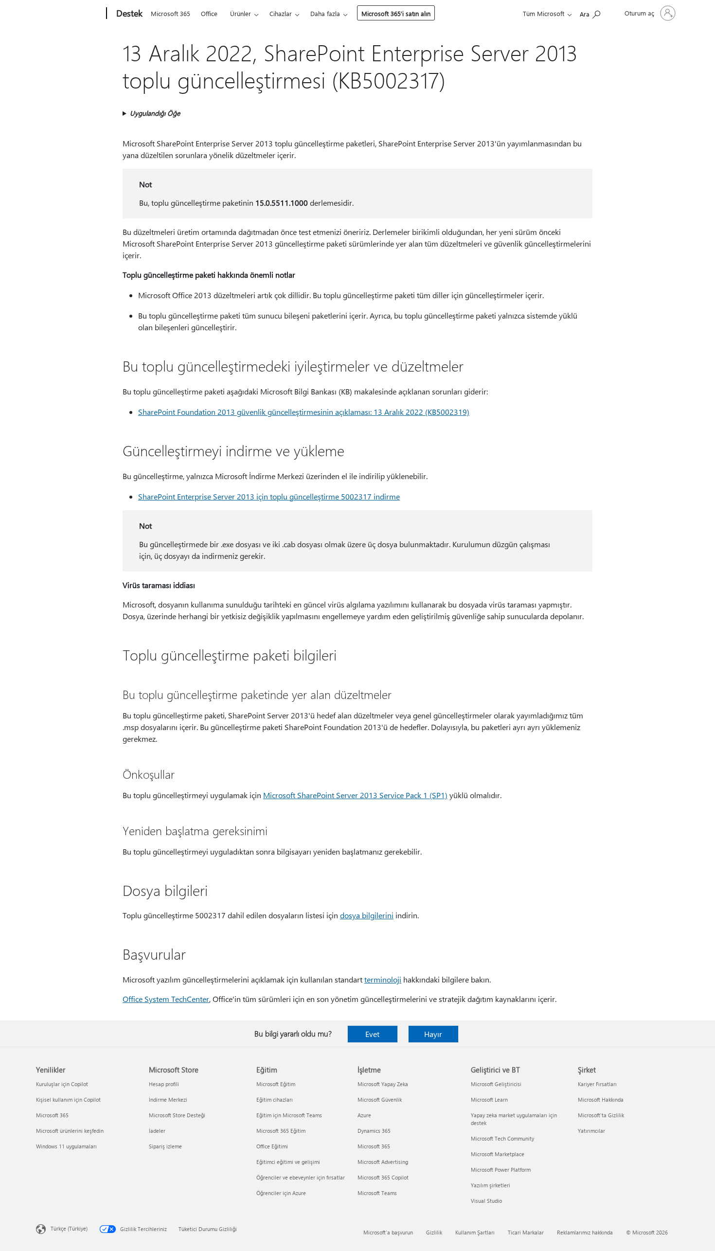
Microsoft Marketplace (497, 1154)
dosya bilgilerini (366, 915)
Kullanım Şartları (475, 1232)
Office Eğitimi (272, 1146)
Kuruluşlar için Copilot (62, 1084)
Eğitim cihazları (274, 1099)
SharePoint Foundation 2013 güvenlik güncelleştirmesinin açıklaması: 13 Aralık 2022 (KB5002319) (303, 412)
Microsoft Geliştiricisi (496, 1084)
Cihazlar (280, 13)
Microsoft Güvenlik (380, 1099)
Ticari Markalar (526, 1232)
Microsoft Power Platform (501, 1169)
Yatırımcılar (591, 1130)
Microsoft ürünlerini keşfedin (70, 1130)
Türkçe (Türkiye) (69, 1228)
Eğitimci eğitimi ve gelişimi (288, 1161)
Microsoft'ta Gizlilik (601, 1115)
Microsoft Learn (489, 1099)
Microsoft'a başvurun (388, 1232)
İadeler (157, 1130)
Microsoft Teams (377, 1193)
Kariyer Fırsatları (597, 1084)
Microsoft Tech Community (502, 1138)
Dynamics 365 (374, 1130)
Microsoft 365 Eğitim (280, 1130)
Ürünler (240, 13)
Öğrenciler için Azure (281, 1193)
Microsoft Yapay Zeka (383, 1084)
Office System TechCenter (166, 999)
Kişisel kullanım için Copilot (68, 1099)
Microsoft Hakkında (601, 1099)
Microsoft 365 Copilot (383, 1177)
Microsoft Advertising (383, 1161)
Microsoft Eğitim (275, 1084)
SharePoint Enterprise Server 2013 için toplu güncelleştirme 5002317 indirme (269, 496)
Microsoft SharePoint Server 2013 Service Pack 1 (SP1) (355, 795)
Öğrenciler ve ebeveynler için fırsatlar (300, 1177)
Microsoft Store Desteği (177, 1115)
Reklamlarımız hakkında (585, 1232)
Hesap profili (164, 1084)
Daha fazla (325, 13)
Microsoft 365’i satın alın (395, 13)
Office (209, 13)
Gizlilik (434, 1232)
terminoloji (382, 979)
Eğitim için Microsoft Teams (289, 1115)
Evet (372, 1034)
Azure (364, 1115)
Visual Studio (486, 1200)
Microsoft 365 (170, 13)
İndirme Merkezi (168, 1099)
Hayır (433, 1034)
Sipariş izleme (165, 1146)
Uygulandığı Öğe (155, 113)
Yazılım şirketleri (490, 1185)
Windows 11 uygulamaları (66, 1146)
